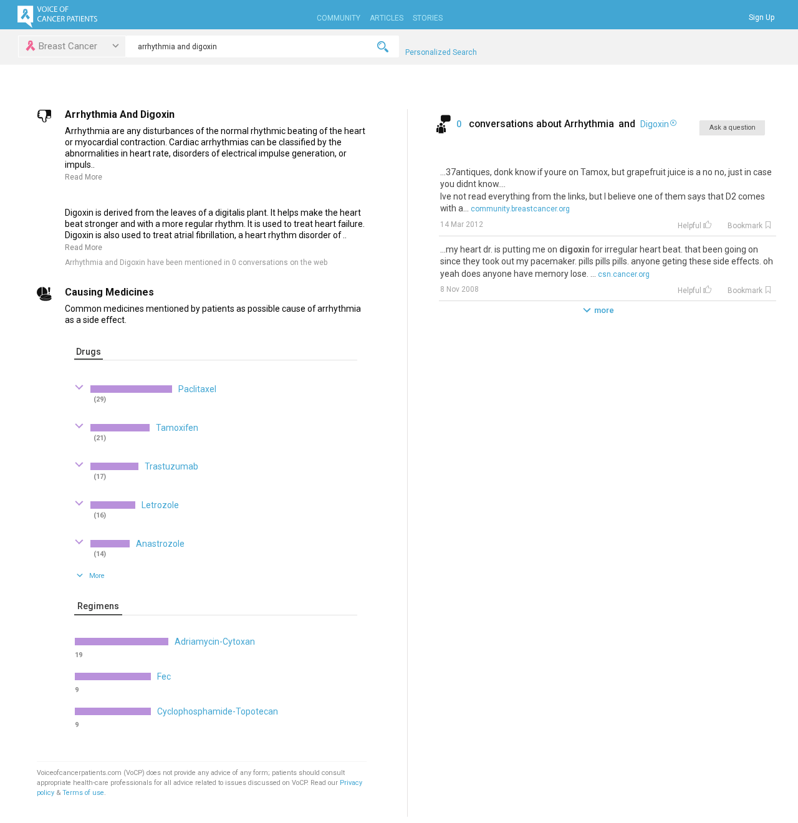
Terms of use (83, 793)
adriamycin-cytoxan (215, 642)
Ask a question (732, 127)
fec (164, 676)
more (604, 310)
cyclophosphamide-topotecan (217, 711)
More (97, 576)
